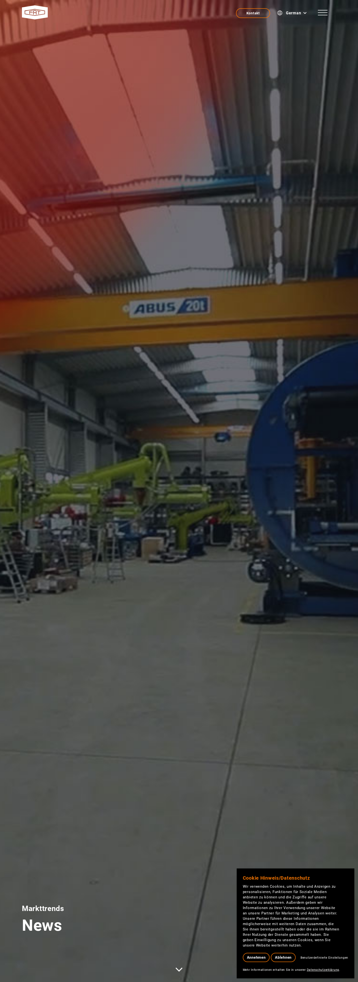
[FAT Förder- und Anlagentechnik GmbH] (35, 12)
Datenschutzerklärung (323, 970)
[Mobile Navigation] (322, 13)
